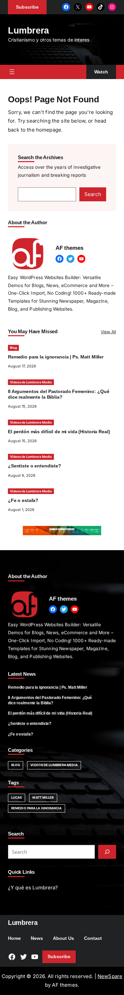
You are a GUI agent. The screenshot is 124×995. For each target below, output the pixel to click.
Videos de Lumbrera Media (31, 382)
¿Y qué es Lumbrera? (33, 887)
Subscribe (59, 956)
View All (108, 331)
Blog (13, 347)
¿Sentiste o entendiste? (34, 465)
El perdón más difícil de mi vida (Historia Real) (59, 431)
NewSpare (110, 976)
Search (92, 194)
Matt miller (43, 797)
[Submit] (107, 852)
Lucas (16, 797)
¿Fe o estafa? (23, 500)
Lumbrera (28, 30)
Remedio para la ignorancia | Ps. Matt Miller (55, 356)
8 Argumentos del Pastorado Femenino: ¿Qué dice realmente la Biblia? (50, 700)
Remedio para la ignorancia (36, 808)
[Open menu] (12, 72)
